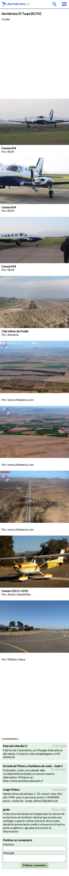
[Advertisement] (34, 62)
